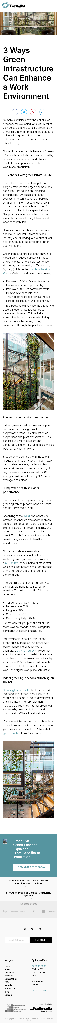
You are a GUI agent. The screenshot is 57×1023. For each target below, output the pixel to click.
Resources (10, 988)
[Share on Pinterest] (33, 112)
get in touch (10, 733)
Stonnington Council (15, 690)
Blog (7, 991)
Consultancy (11, 979)
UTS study (11, 562)
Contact (8, 995)
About (7, 969)
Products (9, 975)
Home (7, 966)
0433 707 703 (39, 990)
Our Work (9, 972)
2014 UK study (26, 650)
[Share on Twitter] (24, 112)
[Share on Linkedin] (42, 112)
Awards (8, 985)
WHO (27, 516)
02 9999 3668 (39, 966)
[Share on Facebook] (15, 112)
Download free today (31, 867)
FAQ (7, 982)
